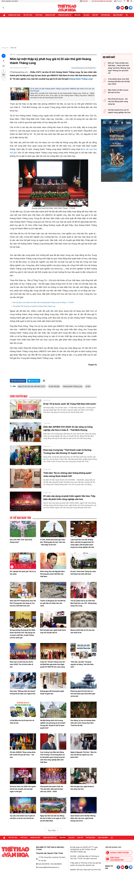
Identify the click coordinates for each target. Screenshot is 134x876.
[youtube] (122, 8)
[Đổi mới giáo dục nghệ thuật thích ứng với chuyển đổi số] (53, 619)
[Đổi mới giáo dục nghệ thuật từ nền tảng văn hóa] (83, 776)
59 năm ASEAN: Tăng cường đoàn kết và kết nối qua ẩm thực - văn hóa (23, 754)
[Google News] (84, 69)
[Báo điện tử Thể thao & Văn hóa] (67, 8)
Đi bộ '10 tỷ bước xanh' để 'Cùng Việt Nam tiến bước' (69, 404)
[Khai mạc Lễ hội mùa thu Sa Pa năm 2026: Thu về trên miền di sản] (23, 651)
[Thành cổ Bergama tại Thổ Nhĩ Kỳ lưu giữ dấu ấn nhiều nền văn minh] (53, 590)
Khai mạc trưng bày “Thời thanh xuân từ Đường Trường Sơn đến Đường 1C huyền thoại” (67, 451)
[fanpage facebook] (118, 8)
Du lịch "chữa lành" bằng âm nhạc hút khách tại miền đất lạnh (83, 572)
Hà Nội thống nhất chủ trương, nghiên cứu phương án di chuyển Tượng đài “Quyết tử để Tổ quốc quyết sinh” (52, 724)
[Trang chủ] (4, 15)
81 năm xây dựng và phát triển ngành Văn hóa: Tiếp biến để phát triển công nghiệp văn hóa (69, 497)
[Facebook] (124, 1)
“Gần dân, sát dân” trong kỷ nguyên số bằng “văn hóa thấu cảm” (82, 664)
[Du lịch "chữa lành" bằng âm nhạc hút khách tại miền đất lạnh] (83, 561)
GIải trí (95, 15)
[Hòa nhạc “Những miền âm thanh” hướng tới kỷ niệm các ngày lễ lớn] (23, 680)
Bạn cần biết (118, 15)
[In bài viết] (4, 66)
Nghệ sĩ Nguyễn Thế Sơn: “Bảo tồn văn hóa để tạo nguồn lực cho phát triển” (83, 754)
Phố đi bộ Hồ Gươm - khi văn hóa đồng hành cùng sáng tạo (118, 101)
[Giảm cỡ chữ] (3, 78)
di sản (88, 386)
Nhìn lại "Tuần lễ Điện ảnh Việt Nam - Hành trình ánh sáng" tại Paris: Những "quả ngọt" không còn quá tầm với (119, 68)
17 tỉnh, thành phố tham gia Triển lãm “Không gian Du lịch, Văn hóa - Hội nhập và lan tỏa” (52, 542)
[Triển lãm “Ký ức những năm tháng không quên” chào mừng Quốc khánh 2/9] (25, 478)
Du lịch (86, 15)
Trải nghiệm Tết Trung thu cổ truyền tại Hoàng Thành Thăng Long (34, 306)
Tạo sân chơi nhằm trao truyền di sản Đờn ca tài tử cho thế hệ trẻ (22, 817)
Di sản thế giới (54, 386)
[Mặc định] (3, 74)
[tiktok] (126, 8)
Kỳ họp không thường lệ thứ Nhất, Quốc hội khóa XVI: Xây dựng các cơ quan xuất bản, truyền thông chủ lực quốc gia (23, 634)
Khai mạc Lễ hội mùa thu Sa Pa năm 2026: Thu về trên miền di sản (21, 664)
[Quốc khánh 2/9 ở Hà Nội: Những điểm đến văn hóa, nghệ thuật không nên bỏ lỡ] (83, 805)
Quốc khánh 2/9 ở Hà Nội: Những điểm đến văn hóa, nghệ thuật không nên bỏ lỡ (82, 818)
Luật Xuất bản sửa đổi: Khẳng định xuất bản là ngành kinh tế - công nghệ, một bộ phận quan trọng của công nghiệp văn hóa (82, 543)
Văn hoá (13, 48)
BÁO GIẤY (85, 1)
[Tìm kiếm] (3, 8)
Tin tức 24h (27, 15)
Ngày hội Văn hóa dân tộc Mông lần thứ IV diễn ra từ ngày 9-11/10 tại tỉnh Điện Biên (53, 818)
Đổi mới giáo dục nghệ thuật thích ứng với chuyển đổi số (53, 631)
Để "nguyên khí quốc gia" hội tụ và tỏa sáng (23, 572)
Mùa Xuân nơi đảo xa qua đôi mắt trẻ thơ (118, 91)
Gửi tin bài (119, 1)
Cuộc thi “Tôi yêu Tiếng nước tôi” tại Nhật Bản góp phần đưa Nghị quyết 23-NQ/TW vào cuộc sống (52, 664)
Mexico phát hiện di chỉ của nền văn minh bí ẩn (82, 631)
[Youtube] (128, 1)
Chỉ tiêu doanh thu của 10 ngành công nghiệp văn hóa (119, 111)
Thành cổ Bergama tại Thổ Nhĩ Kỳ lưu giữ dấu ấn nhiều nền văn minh (52, 603)
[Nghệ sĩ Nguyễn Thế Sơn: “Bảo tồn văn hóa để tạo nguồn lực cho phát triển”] (83, 741)
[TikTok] (131, 1)
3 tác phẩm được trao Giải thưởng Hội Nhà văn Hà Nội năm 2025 (119, 81)
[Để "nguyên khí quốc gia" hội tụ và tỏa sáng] (23, 561)
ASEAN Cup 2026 (14, 15)
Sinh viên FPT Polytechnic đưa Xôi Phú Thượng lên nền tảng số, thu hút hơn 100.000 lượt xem (23, 603)
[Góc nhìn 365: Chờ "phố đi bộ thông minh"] (23, 529)
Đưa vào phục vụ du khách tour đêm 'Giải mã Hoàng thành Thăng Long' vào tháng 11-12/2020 (43, 302)
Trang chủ (5, 48)
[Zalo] (130, 8)
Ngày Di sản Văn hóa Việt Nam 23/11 (31, 386)
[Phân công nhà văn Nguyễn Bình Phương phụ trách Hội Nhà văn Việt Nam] (53, 561)
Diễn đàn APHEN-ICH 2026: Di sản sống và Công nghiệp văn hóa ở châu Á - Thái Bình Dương (68, 428)
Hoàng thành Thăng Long (80, 79)
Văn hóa (77, 15)
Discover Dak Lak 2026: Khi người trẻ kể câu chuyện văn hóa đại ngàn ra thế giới (23, 788)
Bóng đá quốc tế (64, 15)
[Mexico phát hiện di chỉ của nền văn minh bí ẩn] (83, 619)
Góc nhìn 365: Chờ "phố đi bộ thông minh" (21, 541)
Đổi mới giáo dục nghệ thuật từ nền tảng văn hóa (82, 787)
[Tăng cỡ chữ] (3, 70)
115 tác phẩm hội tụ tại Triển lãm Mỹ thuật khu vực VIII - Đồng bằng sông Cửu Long (83, 603)
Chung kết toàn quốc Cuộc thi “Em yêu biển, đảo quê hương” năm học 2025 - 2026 (51, 788)
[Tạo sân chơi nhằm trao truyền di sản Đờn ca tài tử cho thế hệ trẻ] (23, 805)
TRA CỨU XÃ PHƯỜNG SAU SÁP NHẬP (102, 1)
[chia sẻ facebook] (4, 61)
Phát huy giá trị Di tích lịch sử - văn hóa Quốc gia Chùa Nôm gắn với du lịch (82, 693)
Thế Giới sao (105, 15)
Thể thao (38, 15)
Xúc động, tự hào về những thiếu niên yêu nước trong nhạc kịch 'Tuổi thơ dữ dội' (82, 722)
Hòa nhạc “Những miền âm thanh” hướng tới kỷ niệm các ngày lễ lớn (23, 692)
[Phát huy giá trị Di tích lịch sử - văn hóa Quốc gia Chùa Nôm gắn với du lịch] (83, 680)
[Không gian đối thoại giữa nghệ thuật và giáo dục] (53, 680)
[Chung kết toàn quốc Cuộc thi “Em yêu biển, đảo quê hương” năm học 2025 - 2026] (53, 776)
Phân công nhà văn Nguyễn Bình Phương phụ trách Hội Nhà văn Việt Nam (52, 573)
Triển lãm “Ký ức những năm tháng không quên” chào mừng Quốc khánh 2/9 (67, 474)
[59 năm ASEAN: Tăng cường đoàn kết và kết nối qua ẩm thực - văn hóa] (23, 741)
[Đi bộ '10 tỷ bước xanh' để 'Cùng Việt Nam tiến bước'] (25, 409)
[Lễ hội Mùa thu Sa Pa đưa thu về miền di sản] (23, 710)
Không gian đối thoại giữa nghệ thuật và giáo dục (52, 692)
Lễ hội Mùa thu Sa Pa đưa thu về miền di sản (22, 721)
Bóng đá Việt (50, 15)
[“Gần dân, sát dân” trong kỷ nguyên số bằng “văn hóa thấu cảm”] (83, 651)
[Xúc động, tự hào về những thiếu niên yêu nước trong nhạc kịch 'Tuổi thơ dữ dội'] (83, 710)
